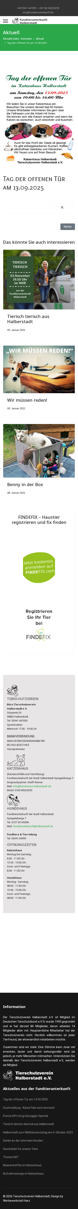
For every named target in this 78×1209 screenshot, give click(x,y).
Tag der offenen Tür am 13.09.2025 (25, 1099)
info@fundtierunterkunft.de (38, 12)
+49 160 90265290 (48, 8)
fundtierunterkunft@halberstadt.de (33, 826)
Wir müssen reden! (27, 400)
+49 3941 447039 (26, 8)
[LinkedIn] (71, 205)
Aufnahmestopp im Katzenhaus (23, 1173)
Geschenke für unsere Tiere (20, 1148)
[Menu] (5, 21)
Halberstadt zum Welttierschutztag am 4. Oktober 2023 (38, 1132)
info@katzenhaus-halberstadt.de (32, 786)
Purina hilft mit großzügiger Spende (25, 1115)
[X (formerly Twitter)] (62, 207)
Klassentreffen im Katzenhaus (22, 1165)
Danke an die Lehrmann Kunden (23, 1140)
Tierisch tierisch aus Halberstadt (28, 318)
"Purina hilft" (11, 1157)
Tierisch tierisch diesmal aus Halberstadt (28, 1124)
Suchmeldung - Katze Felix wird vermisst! (29, 1107)
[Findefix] (39, 586)
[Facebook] (52, 205)
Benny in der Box (25, 484)
